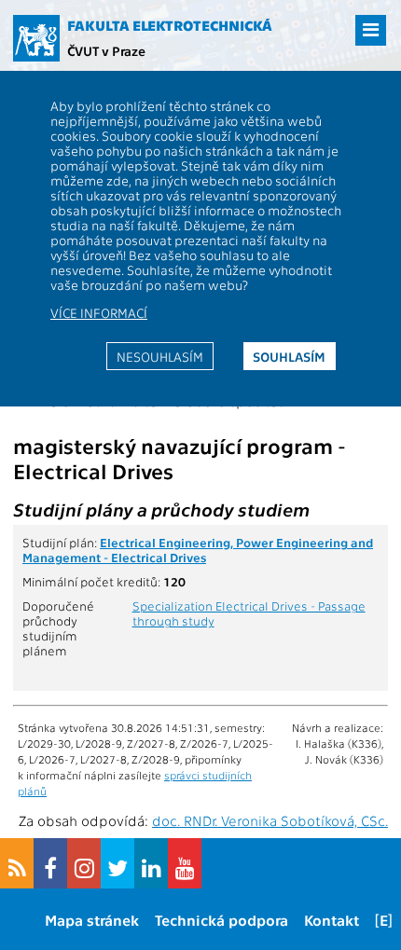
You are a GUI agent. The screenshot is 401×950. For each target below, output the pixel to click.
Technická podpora (221, 920)
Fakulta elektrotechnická (169, 25)
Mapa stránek (92, 920)
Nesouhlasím (160, 356)
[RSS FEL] (17, 863)
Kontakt (331, 920)
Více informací (98, 312)
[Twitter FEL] (117, 863)
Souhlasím (289, 356)
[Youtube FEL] (184, 863)
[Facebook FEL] (50, 863)
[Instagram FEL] (84, 863)
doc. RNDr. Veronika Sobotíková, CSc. (270, 820)
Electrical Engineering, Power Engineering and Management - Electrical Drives (197, 549)
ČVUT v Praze (106, 50)
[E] (384, 920)
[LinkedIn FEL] (151, 863)
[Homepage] (36, 38)
